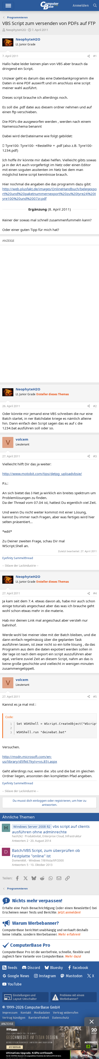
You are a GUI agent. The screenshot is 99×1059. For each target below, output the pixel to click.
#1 (95, 56)
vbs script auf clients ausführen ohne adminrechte (51, 829)
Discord (33, 968)
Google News (18, 976)
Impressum (9, 1012)
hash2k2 (17, 836)
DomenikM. (19, 860)
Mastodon (74, 976)
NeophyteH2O (16, 30)
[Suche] (95, 5)
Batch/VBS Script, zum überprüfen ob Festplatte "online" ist (46, 853)
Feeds (12, 968)
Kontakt (25, 1012)
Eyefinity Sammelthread (17, 558)
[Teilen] (89, 56)
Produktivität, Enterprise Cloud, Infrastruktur (53, 836)
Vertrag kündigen (13, 1017)
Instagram (47, 976)
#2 (95, 406)
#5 (95, 697)
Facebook (80, 968)
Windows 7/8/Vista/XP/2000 (46, 860)
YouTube (15, 984)
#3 (95, 456)
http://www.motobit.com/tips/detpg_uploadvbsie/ (42, 473)
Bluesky (56, 968)
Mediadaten (42, 1012)
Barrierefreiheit (38, 1017)
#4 (95, 593)
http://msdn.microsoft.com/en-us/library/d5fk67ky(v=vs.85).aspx (29, 759)
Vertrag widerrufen (65, 1012)
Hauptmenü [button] (8, 5)
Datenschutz (60, 1017)
